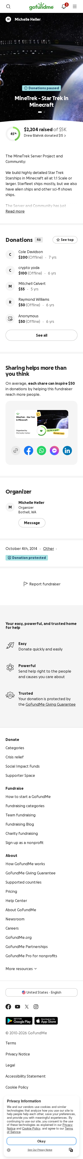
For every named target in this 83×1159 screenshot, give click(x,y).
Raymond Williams (33, 299)
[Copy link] (15, 450)
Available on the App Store (46, 1021)
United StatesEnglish (44, 992)
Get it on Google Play (19, 1021)
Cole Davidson (30, 252)
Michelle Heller (31, 502)
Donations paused (44, 88)
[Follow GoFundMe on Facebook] (8, 1006)
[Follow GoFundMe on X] (26, 1006)
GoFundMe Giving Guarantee (51, 704)
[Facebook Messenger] (54, 450)
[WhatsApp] (41, 450)
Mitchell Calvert (32, 283)
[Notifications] (63, 6)
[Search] (8, 6)
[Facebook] (28, 450)
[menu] (74, 6)
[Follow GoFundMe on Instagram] (36, 1006)
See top (67, 240)
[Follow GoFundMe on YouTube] (17, 1006)
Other (48, 548)
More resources (19, 969)
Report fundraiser (44, 584)
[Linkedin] (67, 450)
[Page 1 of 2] (40, 112)
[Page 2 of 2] (44, 112)
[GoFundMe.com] (41, 6)
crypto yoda (28, 268)
